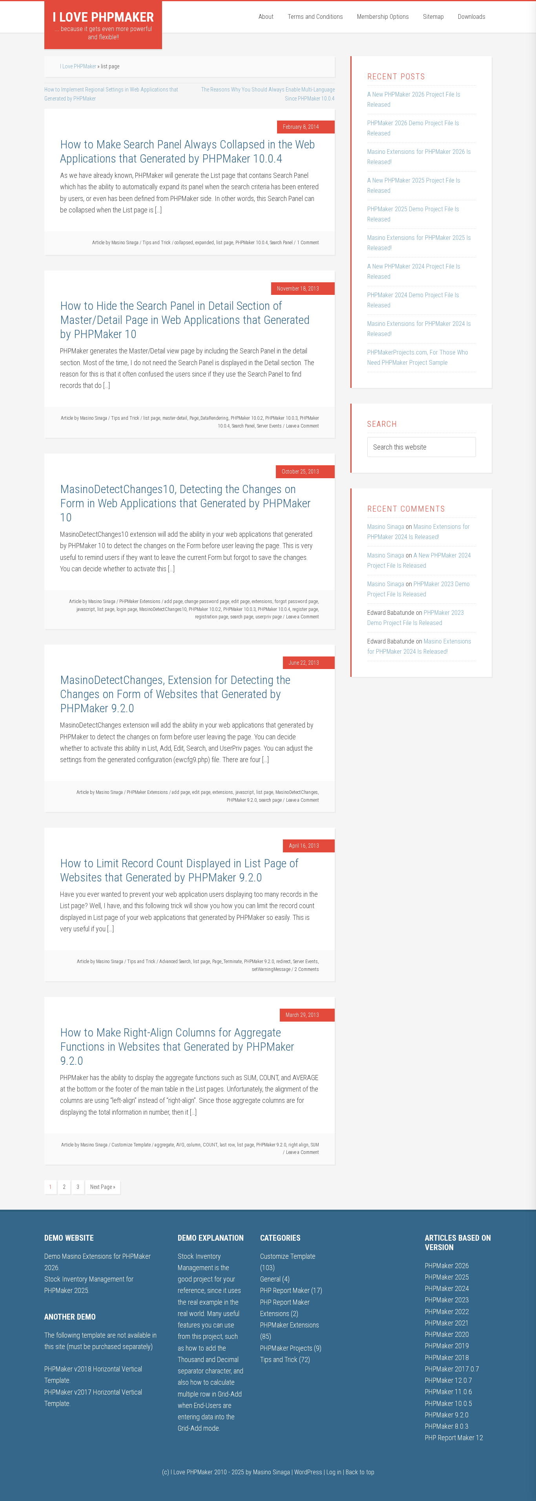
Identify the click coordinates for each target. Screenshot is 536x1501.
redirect (283, 961)
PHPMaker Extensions (139, 601)
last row (227, 1145)
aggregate (164, 1145)
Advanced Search (175, 961)
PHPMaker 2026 (447, 1265)
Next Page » (102, 1187)
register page (305, 609)
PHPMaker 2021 (447, 1323)
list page (224, 242)
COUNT (210, 1145)
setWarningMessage (271, 969)
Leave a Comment (302, 426)
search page (241, 617)
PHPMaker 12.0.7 (448, 1380)
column (194, 1145)
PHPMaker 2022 (447, 1311)
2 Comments (307, 969)
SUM (315, 1145)
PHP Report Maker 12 (454, 1437)
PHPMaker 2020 (447, 1334)
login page (127, 609)
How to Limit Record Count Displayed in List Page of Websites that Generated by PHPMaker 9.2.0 (179, 870)
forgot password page (296, 601)
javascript (86, 609)
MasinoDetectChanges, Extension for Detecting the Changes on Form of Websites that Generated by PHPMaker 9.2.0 (175, 694)
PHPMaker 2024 (447, 1288)
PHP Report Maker (285, 1290)
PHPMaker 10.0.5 (448, 1403)
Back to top (360, 1472)
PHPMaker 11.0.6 (448, 1392)
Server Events (269, 426)
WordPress (308, 1472)
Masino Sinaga (385, 526)
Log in (333, 1472)
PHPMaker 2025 (447, 1277)
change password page (207, 601)
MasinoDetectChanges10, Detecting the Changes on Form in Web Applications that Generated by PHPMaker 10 (185, 503)
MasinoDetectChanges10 (162, 609)
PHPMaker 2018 (447, 1357)
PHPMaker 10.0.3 (281, 418)
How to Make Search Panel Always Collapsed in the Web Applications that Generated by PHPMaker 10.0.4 (187, 151)
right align (298, 1145)
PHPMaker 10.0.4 (251, 242)
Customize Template (131, 1145)
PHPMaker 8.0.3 (447, 1426)
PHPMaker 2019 (447, 1346)
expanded (204, 242)
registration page (211, 617)
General (270, 1279)
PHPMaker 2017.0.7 (452, 1369)
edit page (241, 601)
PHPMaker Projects (286, 1348)
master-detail (174, 418)
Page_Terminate (227, 961)
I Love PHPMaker (103, 17)
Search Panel (281, 242)
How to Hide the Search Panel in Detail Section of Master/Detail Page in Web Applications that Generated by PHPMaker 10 (185, 320)
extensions (262, 601)
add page (173, 601)
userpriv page (268, 617)
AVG (180, 1145)
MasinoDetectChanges (296, 792)
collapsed (184, 242)
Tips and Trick (156, 242)
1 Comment (308, 242)
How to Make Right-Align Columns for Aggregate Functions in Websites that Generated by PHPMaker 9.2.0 (177, 1047)
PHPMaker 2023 (447, 1300)
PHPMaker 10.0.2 (247, 418)
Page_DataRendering (209, 418)
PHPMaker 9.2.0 (242, 800)
